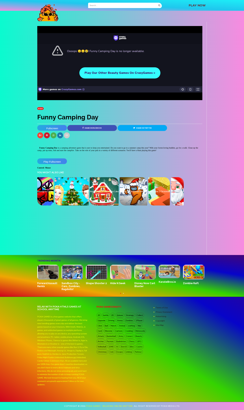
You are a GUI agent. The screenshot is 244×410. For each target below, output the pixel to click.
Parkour (138, 352)
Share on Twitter (144, 128)
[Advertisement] (58, 247)
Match (113, 325)
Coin (112, 352)
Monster (108, 331)
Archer (101, 341)
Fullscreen (52, 128)
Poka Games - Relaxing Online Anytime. (110, 406)
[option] (49, 275)
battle (105, 315)
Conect (129, 336)
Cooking (129, 331)
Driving (111, 320)
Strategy (130, 315)
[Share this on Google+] (40, 135)
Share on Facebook (93, 128)
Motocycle (140, 331)
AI (117, 346)
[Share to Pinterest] (67, 135)
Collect (140, 315)
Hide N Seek (45, 283)
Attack (101, 336)
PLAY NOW (197, 5)
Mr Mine (188, 280)
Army (121, 336)
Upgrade (101, 320)
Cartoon (119, 331)
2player (120, 315)
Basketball (111, 336)
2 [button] (123, 294)
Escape (119, 352)
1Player (139, 320)
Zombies (129, 320)
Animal (122, 325)
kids (40, 108)
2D (112, 315)
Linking (129, 352)
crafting (131, 325)
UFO (139, 341)
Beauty (139, 336)
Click (100, 325)
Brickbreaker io (168, 283)
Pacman (110, 341)
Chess (131, 341)
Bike (132, 346)
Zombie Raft (118, 283)
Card (100, 331)
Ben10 (124, 346)
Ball (106, 325)
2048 (111, 346)
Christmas (102, 352)
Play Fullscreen (52, 161)
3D (99, 315)
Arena (120, 320)
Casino (139, 346)
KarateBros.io (94, 281)
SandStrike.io (142, 283)
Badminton (121, 341)
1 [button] (120, 294)
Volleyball (102, 346)
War (139, 325)
